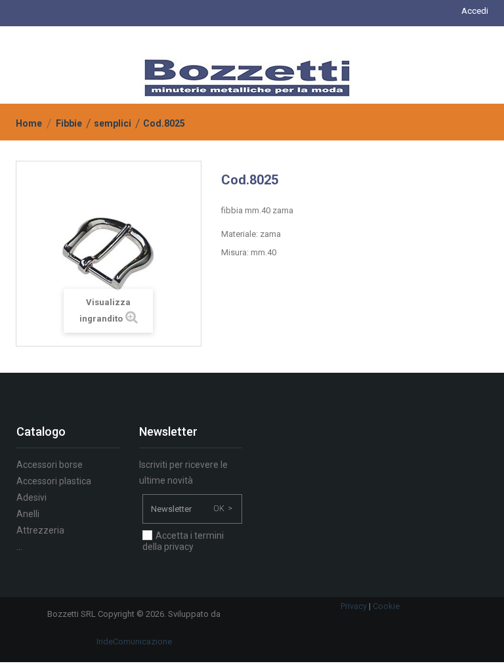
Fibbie (69, 123)
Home (29, 123)
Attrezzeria (40, 530)
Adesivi (31, 497)
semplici (112, 123)
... (19, 546)
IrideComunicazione (134, 641)
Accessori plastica (53, 481)
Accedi (474, 11)
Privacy (354, 606)
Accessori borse (49, 464)
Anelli (27, 514)
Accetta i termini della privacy (183, 541)
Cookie (386, 606)
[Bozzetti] (247, 77)
